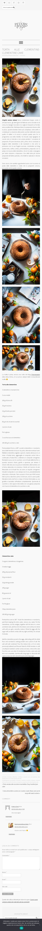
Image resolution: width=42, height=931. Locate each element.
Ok (21, 928)
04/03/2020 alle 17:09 (18, 809)
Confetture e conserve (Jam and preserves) (27, 777)
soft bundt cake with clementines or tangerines (12, 782)
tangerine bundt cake (27, 782)
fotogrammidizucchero (22, 824)
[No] (40, 925)
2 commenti (22, 55)
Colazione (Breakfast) (12, 777)
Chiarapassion (35, 374)
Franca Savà (15, 806)
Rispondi (9, 816)
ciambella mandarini (26, 780)
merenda (38, 780)
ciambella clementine (16, 780)
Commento (6, 855)
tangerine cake (35, 782)
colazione (33, 780)
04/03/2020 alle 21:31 (21, 827)
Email (4, 879)
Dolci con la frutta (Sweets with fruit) (13, 778)
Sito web (4, 886)
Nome (4, 872)
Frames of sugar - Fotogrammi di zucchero (21, 25)
